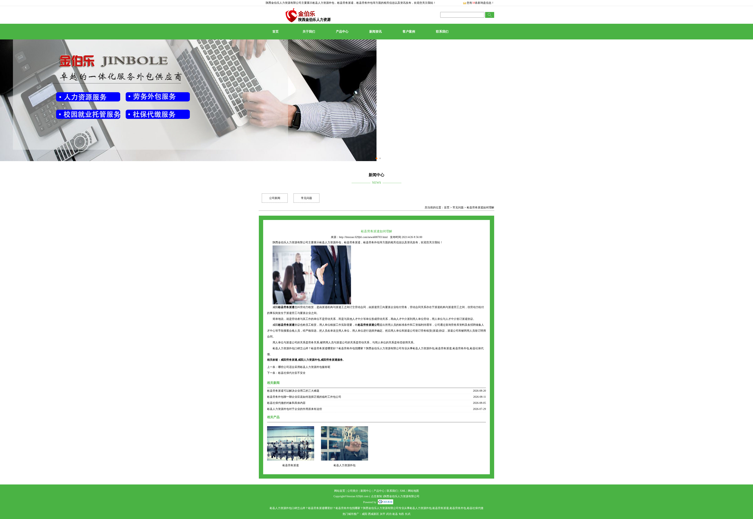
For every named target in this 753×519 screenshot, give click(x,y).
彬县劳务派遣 (290, 465)
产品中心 (342, 31)
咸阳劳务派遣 (289, 359)
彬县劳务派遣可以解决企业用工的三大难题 (293, 390)
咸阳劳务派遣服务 (332, 359)
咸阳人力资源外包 (309, 359)
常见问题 (306, 198)
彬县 (395, 514)
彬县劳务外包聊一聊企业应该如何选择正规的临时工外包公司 (304, 396)
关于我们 (309, 31)
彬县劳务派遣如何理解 (480, 207)
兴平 (382, 514)
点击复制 (376, 496)
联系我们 (442, 31)
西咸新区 (373, 514)
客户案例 (409, 31)
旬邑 (401, 514)
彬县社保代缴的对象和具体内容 (286, 402)
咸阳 (364, 514)
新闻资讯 (375, 31)
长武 (407, 514)
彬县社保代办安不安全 (292, 372)
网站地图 (413, 490)
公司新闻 (274, 198)
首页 (275, 31)
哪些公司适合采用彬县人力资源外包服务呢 (304, 367)
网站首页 (339, 490)
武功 (389, 514)
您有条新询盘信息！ (480, 2)
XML (403, 490)
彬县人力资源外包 (323, 2)
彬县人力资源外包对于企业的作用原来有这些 (294, 409)
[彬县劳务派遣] (290, 428)
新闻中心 (365, 490)
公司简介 (352, 490)
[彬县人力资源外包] (344, 428)
